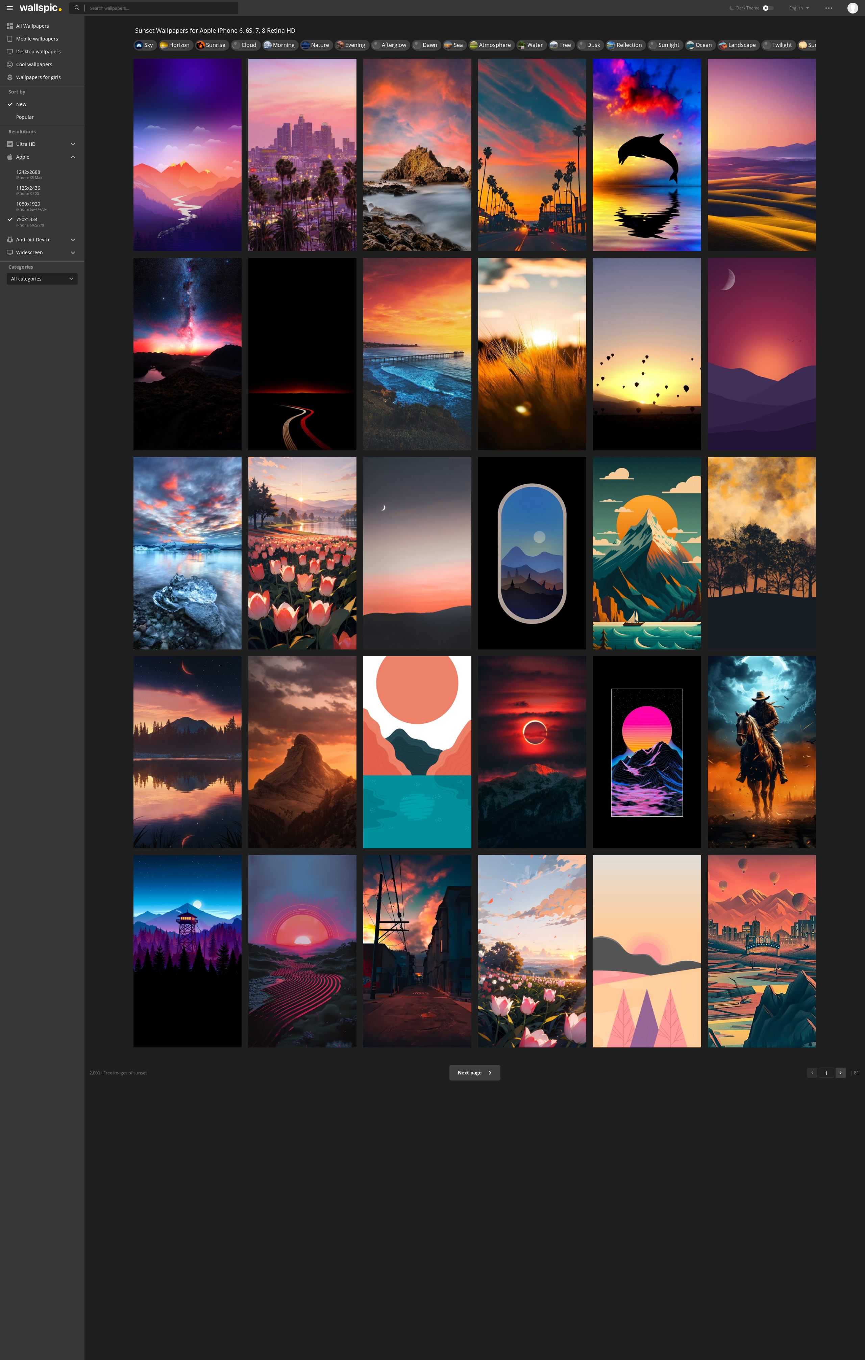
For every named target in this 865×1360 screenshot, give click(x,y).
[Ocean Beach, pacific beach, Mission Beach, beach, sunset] (417, 354)
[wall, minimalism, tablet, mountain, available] (762, 354)
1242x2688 (28, 172)
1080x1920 (28, 203)
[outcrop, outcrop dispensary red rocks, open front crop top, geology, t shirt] (417, 155)
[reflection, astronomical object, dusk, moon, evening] (532, 553)
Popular (25, 117)
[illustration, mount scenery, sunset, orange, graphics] (647, 951)
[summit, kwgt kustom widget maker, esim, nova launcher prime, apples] (647, 553)
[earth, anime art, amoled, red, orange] (647, 752)
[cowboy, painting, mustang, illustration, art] (762, 752)
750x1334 (27, 219)
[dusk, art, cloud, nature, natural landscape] (302, 951)
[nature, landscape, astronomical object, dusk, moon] (187, 752)
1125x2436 (28, 187)
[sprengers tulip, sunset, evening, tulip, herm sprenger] (302, 553)
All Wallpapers (32, 26)
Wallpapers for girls (38, 77)
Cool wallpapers (34, 64)
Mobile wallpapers (37, 38)
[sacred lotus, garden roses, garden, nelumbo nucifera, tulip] (532, 951)
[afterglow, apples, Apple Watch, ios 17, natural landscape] (762, 155)
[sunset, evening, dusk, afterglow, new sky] (532, 155)
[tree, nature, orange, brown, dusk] (762, 553)
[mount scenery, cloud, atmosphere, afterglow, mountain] (187, 155)
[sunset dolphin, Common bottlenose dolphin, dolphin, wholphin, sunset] (647, 155)
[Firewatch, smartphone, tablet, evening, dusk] (187, 951)
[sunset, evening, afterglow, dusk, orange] (417, 951)
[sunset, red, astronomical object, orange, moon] (532, 752)
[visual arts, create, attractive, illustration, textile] (417, 752)
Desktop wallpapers (38, 51)
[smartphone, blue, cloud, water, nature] (187, 553)
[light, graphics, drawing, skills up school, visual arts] (762, 951)
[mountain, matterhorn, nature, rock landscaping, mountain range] (302, 752)
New (21, 104)
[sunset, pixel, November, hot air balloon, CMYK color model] (647, 354)
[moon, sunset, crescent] (417, 553)
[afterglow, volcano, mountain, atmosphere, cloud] (187, 354)
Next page (470, 1072)
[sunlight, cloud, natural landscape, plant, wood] (532, 354)
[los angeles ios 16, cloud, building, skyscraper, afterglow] (302, 155)
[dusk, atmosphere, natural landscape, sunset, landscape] (302, 354)
